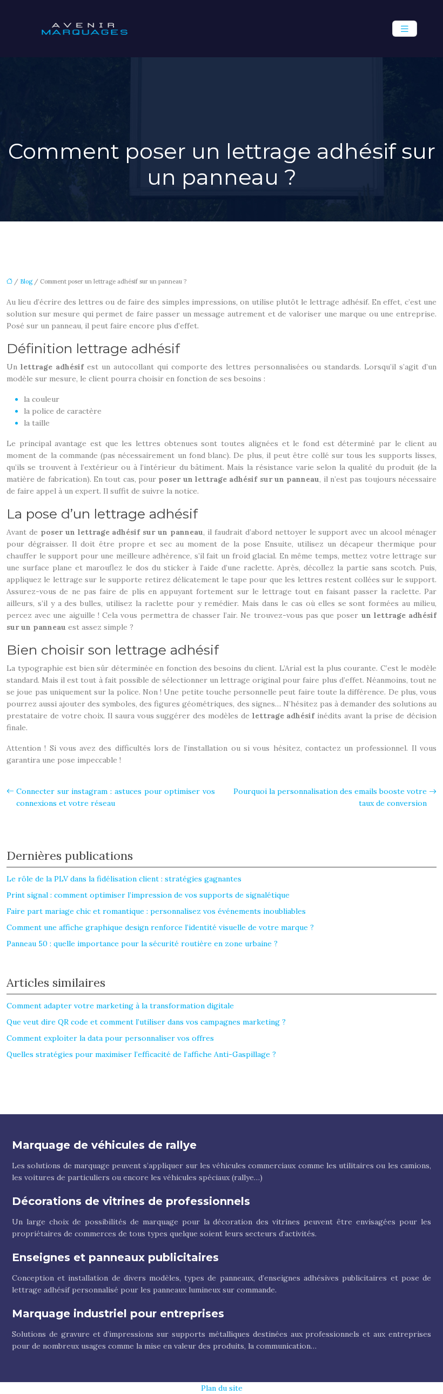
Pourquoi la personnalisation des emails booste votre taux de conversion (330, 797)
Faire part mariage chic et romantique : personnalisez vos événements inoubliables (156, 911)
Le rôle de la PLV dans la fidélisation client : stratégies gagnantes (123, 879)
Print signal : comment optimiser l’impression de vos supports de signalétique (148, 895)
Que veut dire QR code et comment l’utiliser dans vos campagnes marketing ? (146, 1022)
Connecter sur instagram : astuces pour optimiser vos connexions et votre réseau (115, 797)
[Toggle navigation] (404, 29)
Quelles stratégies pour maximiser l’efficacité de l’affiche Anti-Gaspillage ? (141, 1054)
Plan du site (222, 1388)
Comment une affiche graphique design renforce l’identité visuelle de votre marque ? (160, 927)
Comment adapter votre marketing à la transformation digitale (120, 1006)
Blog (26, 281)
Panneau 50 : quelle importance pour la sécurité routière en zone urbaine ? (142, 943)
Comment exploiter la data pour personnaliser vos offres (110, 1038)
